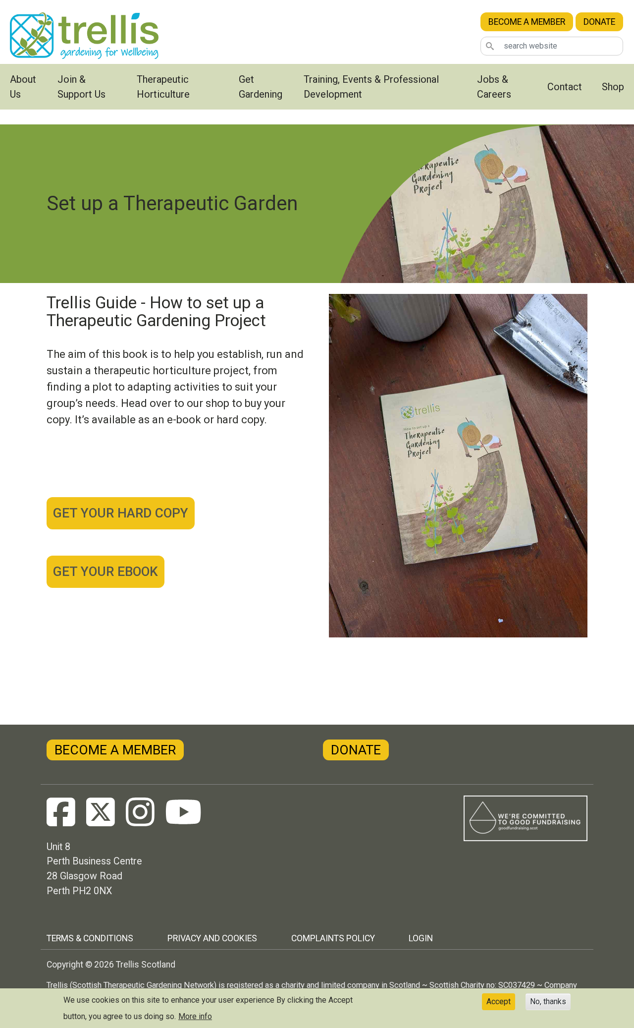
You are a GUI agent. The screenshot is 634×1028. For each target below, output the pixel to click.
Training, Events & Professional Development (371, 86)
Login (421, 938)
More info (195, 1016)
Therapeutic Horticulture (163, 86)
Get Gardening (260, 86)
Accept (498, 1001)
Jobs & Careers (494, 86)
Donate (599, 22)
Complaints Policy (333, 938)
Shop (613, 87)
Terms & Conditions (90, 938)
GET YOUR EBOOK (105, 571)
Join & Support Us (81, 86)
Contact (564, 87)
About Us (23, 86)
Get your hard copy (120, 513)
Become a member (526, 22)
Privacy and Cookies (212, 938)
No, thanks (548, 1001)
